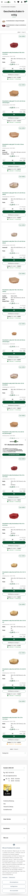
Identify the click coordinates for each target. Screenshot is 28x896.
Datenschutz (12, 877)
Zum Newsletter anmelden (14, 454)
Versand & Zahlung (8, 806)
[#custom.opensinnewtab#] (7, 790)
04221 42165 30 (9, 772)
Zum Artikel (22, 36)
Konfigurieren (14, 886)
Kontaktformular (7, 809)
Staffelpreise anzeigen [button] (13, 74)
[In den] (14, 71)
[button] (21, 2)
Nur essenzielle (14, 890)
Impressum (5, 877)
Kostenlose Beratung (8, 801)
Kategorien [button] (5, 753)
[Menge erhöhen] (24, 68)
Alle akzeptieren (14, 882)
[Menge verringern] (3, 68)
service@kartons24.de (11, 775)
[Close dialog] (25, 440)
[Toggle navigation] (2, 2)
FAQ (4, 804)
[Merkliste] (18, 2)
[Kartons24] (7, 2)
